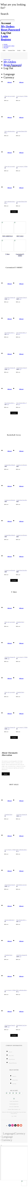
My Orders (7, 26)
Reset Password (10, 29)
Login (4, 36)
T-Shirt (24, 50)
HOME (4, 50)
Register (6, 39)
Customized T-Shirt (11, 50)
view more (14, 211)
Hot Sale (18, 50)
